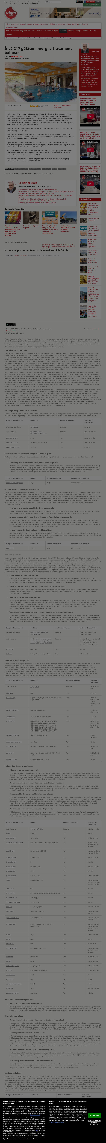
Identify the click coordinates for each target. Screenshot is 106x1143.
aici (37, 1130)
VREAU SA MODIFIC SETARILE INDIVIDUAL (94, 1122)
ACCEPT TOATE (95, 1115)
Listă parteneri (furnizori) (56, 1122)
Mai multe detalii (35, 1115)
